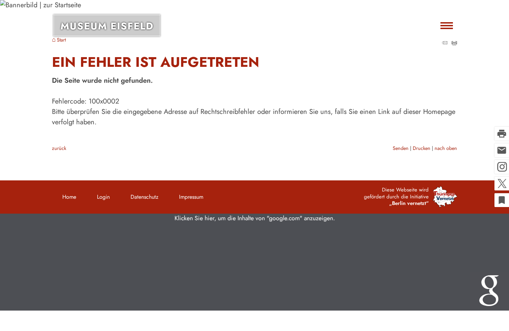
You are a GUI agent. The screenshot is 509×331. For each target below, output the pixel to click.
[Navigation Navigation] (446, 25)
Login (103, 197)
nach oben (446, 148)
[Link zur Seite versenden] (444, 43)
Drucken (421, 148)
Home (69, 197)
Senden (401, 148)
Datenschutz (144, 197)
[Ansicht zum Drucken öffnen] (454, 43)
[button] (254, 262)
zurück (59, 148)
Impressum (191, 197)
